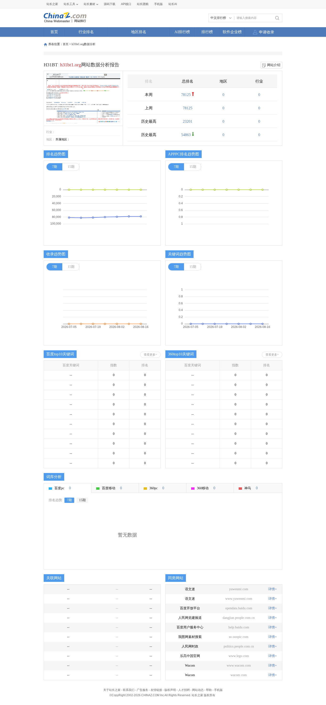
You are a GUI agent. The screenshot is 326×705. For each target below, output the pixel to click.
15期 (71, 166)
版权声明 (170, 690)
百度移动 (112, 488)
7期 (54, 166)
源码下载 (109, 4)
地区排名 (138, 32)
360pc (156, 488)
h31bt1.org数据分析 (83, 44)
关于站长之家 (112, 690)
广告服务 (142, 690)
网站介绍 (273, 65)
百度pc (62, 488)
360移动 (206, 488)
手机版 (218, 690)
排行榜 (207, 32)
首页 (54, 32)
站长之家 (52, 4)
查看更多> (150, 354)
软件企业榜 (232, 32)
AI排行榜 (182, 32)
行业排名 (86, 32)
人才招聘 (184, 690)
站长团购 (142, 4)
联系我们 (128, 690)
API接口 (126, 4)
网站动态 (198, 690)
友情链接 (156, 690)
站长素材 (89, 4)
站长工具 (69, 4)
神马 (251, 488)
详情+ (272, 589)
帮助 (209, 690)
